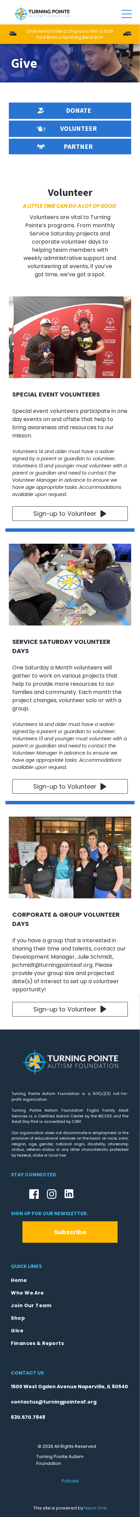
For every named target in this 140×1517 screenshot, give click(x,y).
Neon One (95, 1508)
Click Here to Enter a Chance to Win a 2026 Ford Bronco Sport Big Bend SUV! (69, 34)
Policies (70, 1480)
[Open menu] (127, 14)
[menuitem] (70, 1280)
